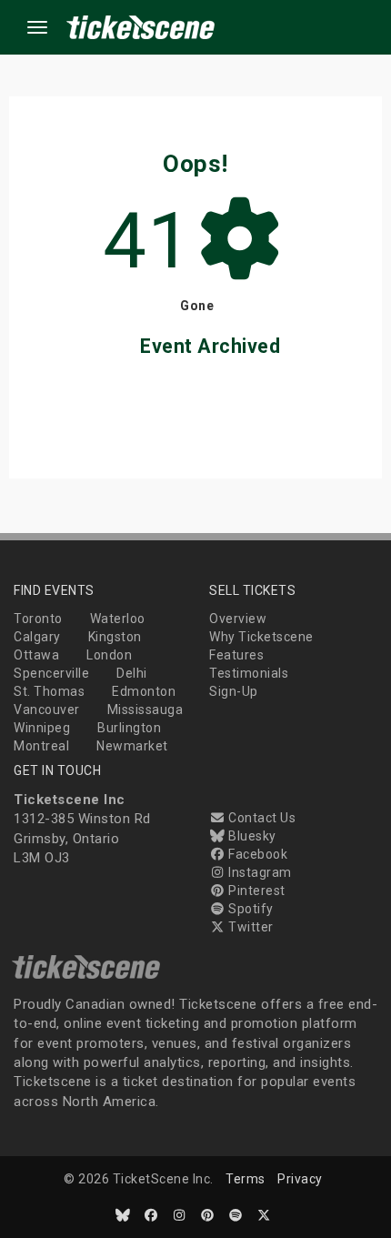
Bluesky (251, 836)
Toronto (38, 618)
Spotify (250, 908)
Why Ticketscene (261, 636)
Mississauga (145, 709)
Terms (246, 1179)
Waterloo (117, 618)
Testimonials (248, 673)
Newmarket (132, 746)
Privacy (300, 1179)
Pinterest (256, 890)
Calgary (37, 636)
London (109, 655)
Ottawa (36, 655)
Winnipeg (42, 727)
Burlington (129, 727)
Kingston (115, 636)
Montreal (41, 746)
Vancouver (47, 709)
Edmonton (143, 691)
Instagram (259, 872)
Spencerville (51, 673)
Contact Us (261, 817)
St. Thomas (49, 691)
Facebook (256, 854)
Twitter (250, 927)
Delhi (131, 673)
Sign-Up (233, 691)
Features (236, 655)
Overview (237, 618)
